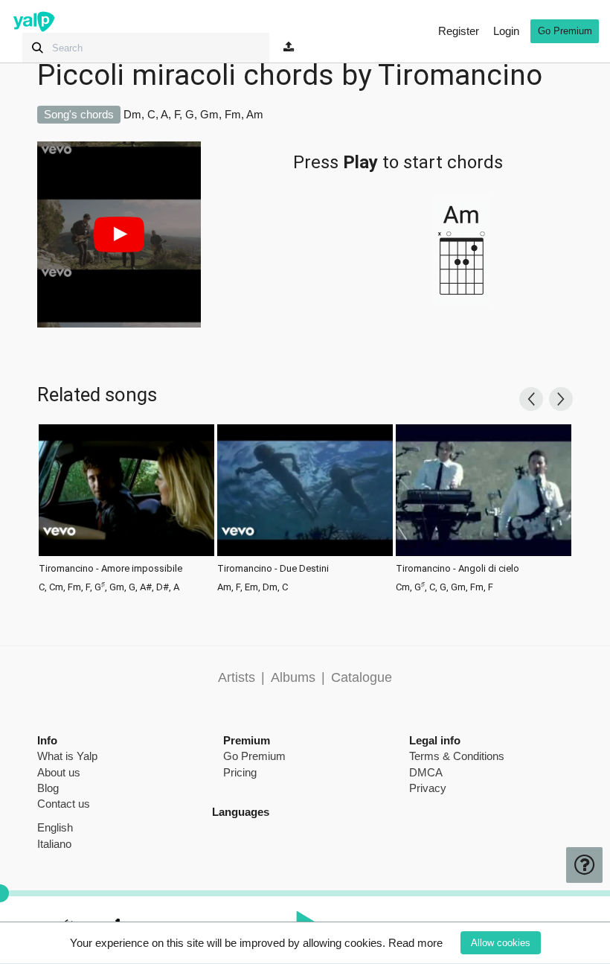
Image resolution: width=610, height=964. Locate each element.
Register (458, 31)
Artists (236, 677)
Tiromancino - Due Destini (273, 569)
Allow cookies (500, 942)
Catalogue (361, 677)
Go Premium (565, 30)
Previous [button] (531, 399)
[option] (126, 507)
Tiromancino (460, 75)
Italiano (54, 843)
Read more (415, 942)
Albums (293, 677)
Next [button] (561, 399)
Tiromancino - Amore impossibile (110, 569)
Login (506, 31)
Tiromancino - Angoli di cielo (457, 569)
